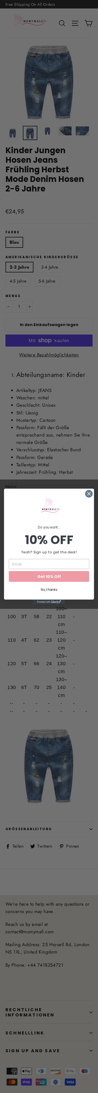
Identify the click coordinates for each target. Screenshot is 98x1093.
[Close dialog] (89, 493)
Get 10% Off (48, 576)
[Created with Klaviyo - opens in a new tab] (49, 602)
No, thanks (49, 589)
